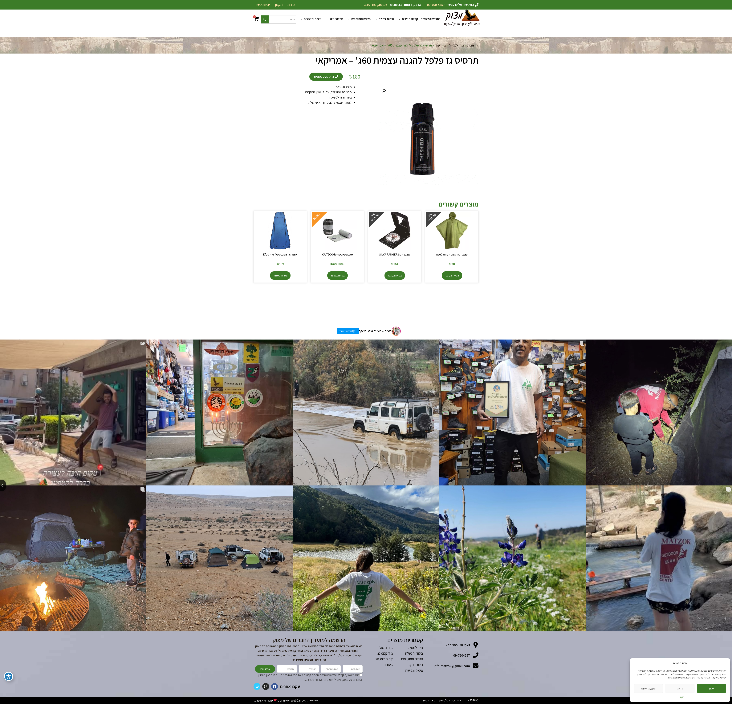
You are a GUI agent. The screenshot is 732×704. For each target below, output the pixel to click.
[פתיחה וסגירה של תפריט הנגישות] (8, 676)
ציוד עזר (440, 45)
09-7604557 (461, 655)
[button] (383, 90)
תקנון (682, 697)
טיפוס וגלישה (386, 19)
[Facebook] (274, 686)
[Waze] (257, 686)
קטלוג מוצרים (410, 19)
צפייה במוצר (452, 275)
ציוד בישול (386, 647)
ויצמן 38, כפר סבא (457, 645)
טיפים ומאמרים (312, 19)
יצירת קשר (263, 4)
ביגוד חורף (416, 664)
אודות (291, 4)
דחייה (680, 688)
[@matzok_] (396, 331)
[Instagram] (265, 686)
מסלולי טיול (336, 19)
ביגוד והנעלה (414, 653)
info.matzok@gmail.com (452, 666)
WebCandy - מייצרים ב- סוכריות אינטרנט (279, 700)
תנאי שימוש (429, 700)
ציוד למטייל (456, 45)
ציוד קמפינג (385, 653)
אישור (711, 688)
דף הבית (472, 45)
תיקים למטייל (384, 659)
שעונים (388, 664)
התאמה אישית (648, 688)
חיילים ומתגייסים (361, 19)
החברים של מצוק (431, 19)
